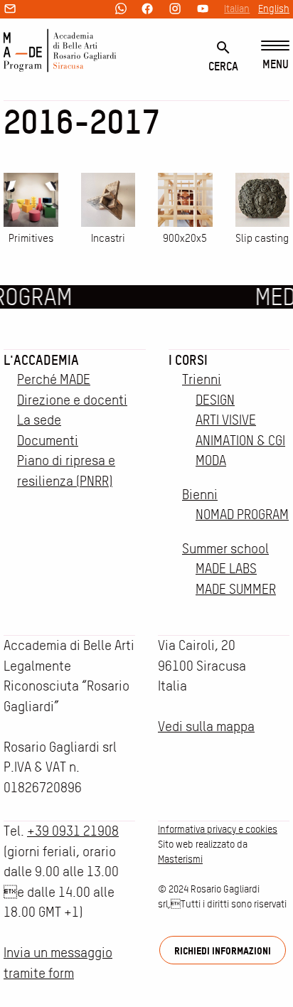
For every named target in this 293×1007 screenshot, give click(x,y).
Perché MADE (53, 379)
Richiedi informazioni (222, 950)
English (273, 8)
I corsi (188, 359)
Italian (237, 8)
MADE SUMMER (236, 589)
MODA (211, 460)
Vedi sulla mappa (206, 726)
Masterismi (180, 859)
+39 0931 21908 (73, 831)
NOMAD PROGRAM (242, 514)
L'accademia (41, 359)
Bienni (200, 494)
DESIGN (215, 400)
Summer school (225, 548)
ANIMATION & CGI (240, 440)
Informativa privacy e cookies (217, 829)
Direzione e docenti (72, 400)
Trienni (201, 379)
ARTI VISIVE (226, 420)
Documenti (47, 440)
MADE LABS (226, 568)
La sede (39, 420)
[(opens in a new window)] (121, 9)
